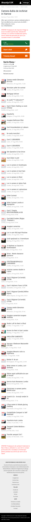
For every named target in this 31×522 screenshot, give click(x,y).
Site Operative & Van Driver (16, 152)
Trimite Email (9, 56)
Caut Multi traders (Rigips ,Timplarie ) (15, 219)
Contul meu (15, 480)
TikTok (15, 494)
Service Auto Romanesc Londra (17, 382)
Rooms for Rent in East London (17, 331)
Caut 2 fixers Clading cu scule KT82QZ (17, 107)
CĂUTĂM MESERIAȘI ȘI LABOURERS (15, 262)
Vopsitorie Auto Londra (15, 420)
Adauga (26, 3)
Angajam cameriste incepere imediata (16, 316)
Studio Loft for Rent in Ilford (16, 323)
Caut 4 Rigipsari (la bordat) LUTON (16, 278)
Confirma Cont (15, 484)
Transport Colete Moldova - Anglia (16, 427)
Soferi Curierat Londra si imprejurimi (15, 203)
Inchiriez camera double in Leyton (16, 270)
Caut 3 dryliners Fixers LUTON (17, 286)
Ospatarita (10, 114)
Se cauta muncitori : (13, 133)
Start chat (7, 49)
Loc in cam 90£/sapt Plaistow (17, 233)
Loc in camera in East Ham (16, 171)
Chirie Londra (24, 7)
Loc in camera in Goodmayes (17, 165)
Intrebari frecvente (15, 506)
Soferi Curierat (12, 196)
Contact (16, 508)
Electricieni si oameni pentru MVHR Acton (16, 389)
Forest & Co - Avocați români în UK (17, 397)
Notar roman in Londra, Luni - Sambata (17, 366)
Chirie (2, 7)
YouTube (15, 496)
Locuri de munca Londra (12, 7)
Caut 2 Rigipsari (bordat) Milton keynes (18, 292)
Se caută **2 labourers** (15, 100)
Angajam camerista (13, 226)
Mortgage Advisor (13, 94)
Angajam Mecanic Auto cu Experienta (16, 352)
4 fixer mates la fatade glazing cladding (17, 405)
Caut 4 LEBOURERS (13, 146)
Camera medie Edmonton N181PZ (15, 308)
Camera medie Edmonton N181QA (15, 81)
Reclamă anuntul (8, 73)
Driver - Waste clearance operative (15, 254)
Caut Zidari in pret (13, 158)
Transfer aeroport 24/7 (14, 435)
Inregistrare (16, 478)
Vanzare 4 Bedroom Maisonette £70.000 (17, 344)
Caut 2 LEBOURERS (13, 140)
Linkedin (15, 492)
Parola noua (15, 482)
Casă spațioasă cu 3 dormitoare (18, 239)
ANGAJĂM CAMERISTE (15, 337)
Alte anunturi (7, 71)
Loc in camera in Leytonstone (17, 189)
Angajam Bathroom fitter (15, 120)
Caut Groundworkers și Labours (17, 127)
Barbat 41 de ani (12, 360)
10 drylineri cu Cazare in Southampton (15, 246)
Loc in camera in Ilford (14, 177)
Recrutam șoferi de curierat (16, 88)
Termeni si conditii (15, 501)
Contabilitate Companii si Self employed (17, 413)
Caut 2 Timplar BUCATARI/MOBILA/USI (15, 211)
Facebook (15, 490)
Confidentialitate (15, 504)
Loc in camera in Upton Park (16, 183)
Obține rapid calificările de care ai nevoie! (17, 374)
